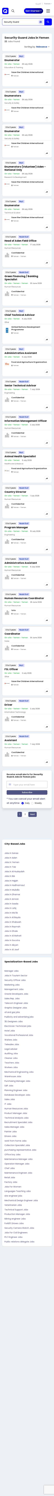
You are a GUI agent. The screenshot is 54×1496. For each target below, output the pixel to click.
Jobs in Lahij (10, 908)
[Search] (48, 21)
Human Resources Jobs (16, 1108)
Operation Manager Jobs (16, 1163)
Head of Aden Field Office (20, 240)
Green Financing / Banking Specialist (21, 278)
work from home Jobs (15, 1140)
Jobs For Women (12, 1186)
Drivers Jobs (10, 1136)
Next (32, 814)
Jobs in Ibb (9, 876)
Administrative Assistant (20, 353)
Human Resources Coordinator (24, 598)
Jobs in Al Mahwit (12, 935)
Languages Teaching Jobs (17, 1191)
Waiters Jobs (10, 1039)
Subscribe (27, 792)
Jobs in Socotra (12, 940)
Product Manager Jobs (15, 1113)
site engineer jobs (13, 1195)
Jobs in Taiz (10, 866)
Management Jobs (13, 989)
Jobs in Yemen (11, 862)
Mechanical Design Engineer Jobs (21, 1200)
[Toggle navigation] (48, 11)
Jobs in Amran (11, 899)
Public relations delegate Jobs (19, 1241)
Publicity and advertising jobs (19, 1016)
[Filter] (40, 22)
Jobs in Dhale (11, 931)
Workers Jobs (11, 1067)
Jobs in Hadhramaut (14, 885)
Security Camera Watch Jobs (19, 1228)
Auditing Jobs (11, 1053)
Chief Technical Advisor (19, 315)
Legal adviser (10, 1049)
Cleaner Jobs (11, 1058)
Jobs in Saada (11, 903)
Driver (8, 705)
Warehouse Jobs (12, 1076)
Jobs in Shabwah (12, 922)
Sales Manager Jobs (14, 1127)
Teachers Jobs (11, 1062)
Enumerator (12, 60)
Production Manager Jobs (17, 1214)
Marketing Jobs (12, 984)
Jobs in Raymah (12, 926)
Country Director (15, 492)
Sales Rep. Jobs (12, 998)
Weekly (38, 803)
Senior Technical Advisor (20, 385)
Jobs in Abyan (11, 944)
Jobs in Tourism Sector (15, 975)
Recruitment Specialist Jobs (18, 1122)
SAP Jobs (8, 1085)
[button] (13, 11)
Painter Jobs (10, 1131)
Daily (27, 803)
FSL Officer (11, 669)
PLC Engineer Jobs (13, 1237)
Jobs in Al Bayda (12, 917)
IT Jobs (7, 1104)
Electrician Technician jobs (17, 1026)
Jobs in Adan (10, 857)
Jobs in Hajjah (11, 880)
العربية (38, 3)
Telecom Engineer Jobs (16, 1003)
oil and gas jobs (12, 1012)
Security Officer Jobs (15, 980)
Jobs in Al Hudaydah (14, 871)
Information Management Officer (25, 421)
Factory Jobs (10, 1182)
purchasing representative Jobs (20, 1149)
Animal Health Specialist (20, 456)
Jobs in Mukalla (11, 889)
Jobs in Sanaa (11, 853)
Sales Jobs (9, 1099)
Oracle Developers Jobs (16, 993)
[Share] (47, 82)
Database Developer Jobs (17, 1094)
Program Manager (16, 527)
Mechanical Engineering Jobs (19, 1072)
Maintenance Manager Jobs (18, 1159)
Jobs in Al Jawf (11, 949)
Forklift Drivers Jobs (14, 1223)
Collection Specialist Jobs (17, 1145)
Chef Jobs (9, 1168)
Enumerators (12, 95)
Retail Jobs (9, 1177)
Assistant (10, 740)
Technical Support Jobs (16, 1209)
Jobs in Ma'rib (11, 912)
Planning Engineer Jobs (15, 1090)
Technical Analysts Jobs (16, 1117)
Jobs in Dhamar (12, 894)
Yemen (47, 3)
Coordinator (12, 633)
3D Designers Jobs (13, 1021)
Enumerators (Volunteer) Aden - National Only (25, 168)
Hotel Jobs (9, 1030)
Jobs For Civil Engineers (16, 1232)
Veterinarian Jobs (13, 1205)
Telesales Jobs (11, 1044)
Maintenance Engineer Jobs (18, 1172)
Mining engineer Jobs (15, 1218)
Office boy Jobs (12, 1154)
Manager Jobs (11, 970)
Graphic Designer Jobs (15, 1007)
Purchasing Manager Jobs (17, 1081)
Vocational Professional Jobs (18, 1035)
